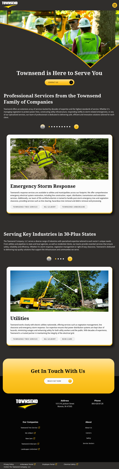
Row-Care (29, 438)
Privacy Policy (9, 464)
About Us (88, 428)
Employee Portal (48, 464)
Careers (88, 433)
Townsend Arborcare (29, 444)
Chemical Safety (70, 464)
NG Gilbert (29, 433)
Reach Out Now (55, 381)
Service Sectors (88, 443)
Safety (88, 438)
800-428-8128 (97, 403)
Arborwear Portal (26, 464)
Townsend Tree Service (29, 428)
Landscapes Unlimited (29, 449)
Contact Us (53, 82)
